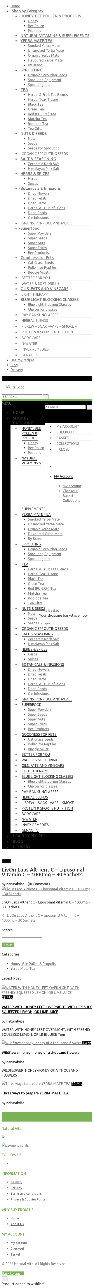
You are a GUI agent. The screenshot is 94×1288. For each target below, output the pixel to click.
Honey (33, 21)
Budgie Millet (38, 272)
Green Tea (36, 109)
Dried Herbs (37, 203)
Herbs (32, 179)
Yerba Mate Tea (22, 969)
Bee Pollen (36, 26)
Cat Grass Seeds (41, 263)
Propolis (34, 31)
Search (7, 944)
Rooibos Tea (38, 124)
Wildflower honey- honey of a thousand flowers (40, 1053)
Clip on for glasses (42, 309)
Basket (63, 438)
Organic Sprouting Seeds (47, 75)
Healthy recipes (22, 360)
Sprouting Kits (39, 85)
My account (67, 426)
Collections (67, 444)
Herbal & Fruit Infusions (46, 208)
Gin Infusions (38, 218)
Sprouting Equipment (44, 80)
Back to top (11, 1273)
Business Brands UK (76, 1269)
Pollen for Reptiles (42, 267)
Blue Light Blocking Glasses (49, 304)
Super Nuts (36, 243)
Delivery (16, 370)
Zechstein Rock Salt (43, 164)
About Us (17, 1224)
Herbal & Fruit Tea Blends (48, 95)
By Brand (35, 65)
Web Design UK (43, 1269)
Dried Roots (37, 213)
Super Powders (40, 233)
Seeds (32, 143)
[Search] (89, 407)
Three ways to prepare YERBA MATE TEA (35, 1093)
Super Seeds (37, 238)
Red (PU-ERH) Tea (42, 114)
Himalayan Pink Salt (43, 169)
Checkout (65, 432)
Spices (33, 183)
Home (15, 6)
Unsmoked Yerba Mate (46, 50)
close (64, 449)
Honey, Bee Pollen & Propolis (33, 964)
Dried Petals (37, 198)
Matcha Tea (37, 119)
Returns (16, 1188)
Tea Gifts (35, 129)
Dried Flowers (39, 193)
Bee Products (38, 253)
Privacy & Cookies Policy (27, 1199)
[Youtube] (11, 1163)
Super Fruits (37, 248)
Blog (14, 365)
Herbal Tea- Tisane (43, 99)
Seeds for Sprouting (43, 148)
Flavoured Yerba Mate (45, 60)
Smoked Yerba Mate (44, 46)
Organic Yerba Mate (43, 55)
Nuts (31, 138)
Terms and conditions (26, 1193)
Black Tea (35, 104)
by (58, 1269)
